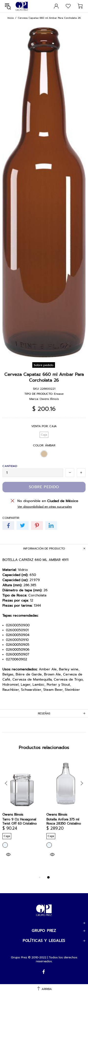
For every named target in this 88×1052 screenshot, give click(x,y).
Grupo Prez (22, 6)
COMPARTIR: (11, 518)
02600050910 (17, 640)
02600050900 (18, 625)
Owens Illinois (49, 399)
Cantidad (9, 466)
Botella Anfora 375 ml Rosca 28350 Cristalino (63, 821)
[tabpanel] (66, 814)
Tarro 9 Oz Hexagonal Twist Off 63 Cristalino (19, 821)
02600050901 (17, 630)
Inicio (11, 18)
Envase (59, 394)
